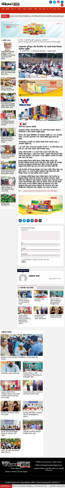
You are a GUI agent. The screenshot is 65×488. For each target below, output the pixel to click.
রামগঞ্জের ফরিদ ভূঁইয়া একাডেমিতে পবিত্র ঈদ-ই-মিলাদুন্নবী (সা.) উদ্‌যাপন (32, 415)
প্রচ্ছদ (21, 40)
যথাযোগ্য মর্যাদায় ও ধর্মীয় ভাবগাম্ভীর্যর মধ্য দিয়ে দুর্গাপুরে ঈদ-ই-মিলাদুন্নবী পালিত (55, 301)
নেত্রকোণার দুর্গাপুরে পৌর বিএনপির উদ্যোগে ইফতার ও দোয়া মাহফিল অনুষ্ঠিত (40, 191)
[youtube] (62, 5)
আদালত (54, 9)
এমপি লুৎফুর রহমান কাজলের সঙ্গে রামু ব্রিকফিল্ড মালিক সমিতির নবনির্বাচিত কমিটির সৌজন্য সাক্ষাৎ (8, 104)
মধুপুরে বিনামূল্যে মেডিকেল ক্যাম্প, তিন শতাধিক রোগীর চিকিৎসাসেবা (8, 72)
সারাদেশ (12, 9)
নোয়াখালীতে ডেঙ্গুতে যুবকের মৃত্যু (39, 300)
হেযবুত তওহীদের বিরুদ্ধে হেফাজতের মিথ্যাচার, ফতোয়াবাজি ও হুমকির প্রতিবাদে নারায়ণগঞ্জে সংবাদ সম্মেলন (25, 320)
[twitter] (55, 2)
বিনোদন (19, 9)
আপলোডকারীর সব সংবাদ (55, 279)
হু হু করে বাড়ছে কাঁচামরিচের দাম (5, 204)
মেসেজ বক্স (24, 230)
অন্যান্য (59, 9)
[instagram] (59, 2)
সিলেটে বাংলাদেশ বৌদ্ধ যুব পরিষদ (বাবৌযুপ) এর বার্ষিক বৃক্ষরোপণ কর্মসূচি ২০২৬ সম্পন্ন (8, 188)
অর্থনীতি (35, 9)
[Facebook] (20, 220)
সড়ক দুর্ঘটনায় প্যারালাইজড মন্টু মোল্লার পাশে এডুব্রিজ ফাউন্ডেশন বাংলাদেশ (7, 122)
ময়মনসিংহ (28, 40)
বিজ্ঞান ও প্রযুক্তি (42, 9)
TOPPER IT (56, 482)
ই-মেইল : (23, 248)
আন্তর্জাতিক (30, 9)
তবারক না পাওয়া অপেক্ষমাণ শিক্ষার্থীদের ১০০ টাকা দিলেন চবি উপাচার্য (24, 301)
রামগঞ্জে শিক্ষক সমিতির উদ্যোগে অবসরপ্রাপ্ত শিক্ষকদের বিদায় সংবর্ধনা (7, 88)
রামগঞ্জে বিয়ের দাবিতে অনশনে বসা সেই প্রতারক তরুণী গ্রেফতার (40, 317)
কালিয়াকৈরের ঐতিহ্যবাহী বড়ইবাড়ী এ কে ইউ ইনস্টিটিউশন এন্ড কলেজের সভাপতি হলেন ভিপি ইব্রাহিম (8, 55)
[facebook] (51, 2)
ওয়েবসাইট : (24, 254)
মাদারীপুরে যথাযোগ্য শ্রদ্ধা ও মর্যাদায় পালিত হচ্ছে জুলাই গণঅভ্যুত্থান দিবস (8, 156)
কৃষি (50, 9)
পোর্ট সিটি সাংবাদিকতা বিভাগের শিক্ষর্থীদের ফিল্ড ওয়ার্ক (32, 433)
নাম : (22, 243)
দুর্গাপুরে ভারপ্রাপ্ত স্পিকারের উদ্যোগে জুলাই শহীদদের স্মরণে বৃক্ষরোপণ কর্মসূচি (8, 172)
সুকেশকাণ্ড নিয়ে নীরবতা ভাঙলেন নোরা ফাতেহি (56, 316)
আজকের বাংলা (34, 276)
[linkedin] (62, 2)
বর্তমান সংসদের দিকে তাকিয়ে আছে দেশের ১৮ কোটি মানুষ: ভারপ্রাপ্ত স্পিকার (7, 139)
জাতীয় (3, 9)
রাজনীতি (7, 9)
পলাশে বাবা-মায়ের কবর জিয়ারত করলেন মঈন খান (10, 451)
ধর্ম (47, 9)
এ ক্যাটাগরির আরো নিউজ (25, 288)
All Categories (36, 40)
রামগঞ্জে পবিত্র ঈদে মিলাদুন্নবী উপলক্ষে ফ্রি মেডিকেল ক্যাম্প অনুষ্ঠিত (9, 433)
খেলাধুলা (24, 9)
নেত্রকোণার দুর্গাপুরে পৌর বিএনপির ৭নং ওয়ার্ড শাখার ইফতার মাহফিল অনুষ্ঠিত (39, 42)
